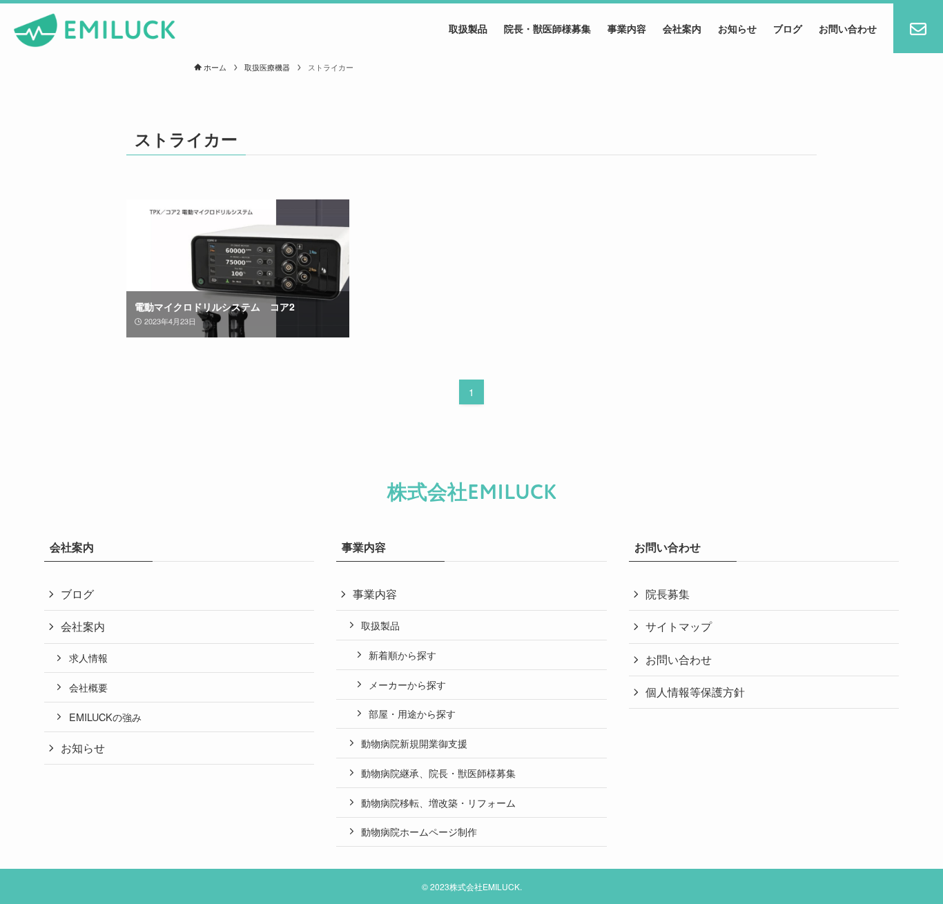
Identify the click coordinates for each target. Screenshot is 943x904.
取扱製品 (380, 625)
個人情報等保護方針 (695, 692)
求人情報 (88, 657)
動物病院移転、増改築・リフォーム (438, 802)
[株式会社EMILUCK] (95, 30)
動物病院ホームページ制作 (419, 831)
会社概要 (88, 687)
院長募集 (667, 594)
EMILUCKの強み (105, 716)
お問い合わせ (678, 659)
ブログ (77, 594)
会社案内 (83, 626)
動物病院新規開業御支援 (414, 743)
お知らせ (83, 748)
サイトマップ (678, 626)
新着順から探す (402, 654)
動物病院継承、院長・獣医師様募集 (438, 772)
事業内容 (375, 594)
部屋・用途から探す (412, 713)
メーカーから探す (407, 684)
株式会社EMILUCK (471, 492)
